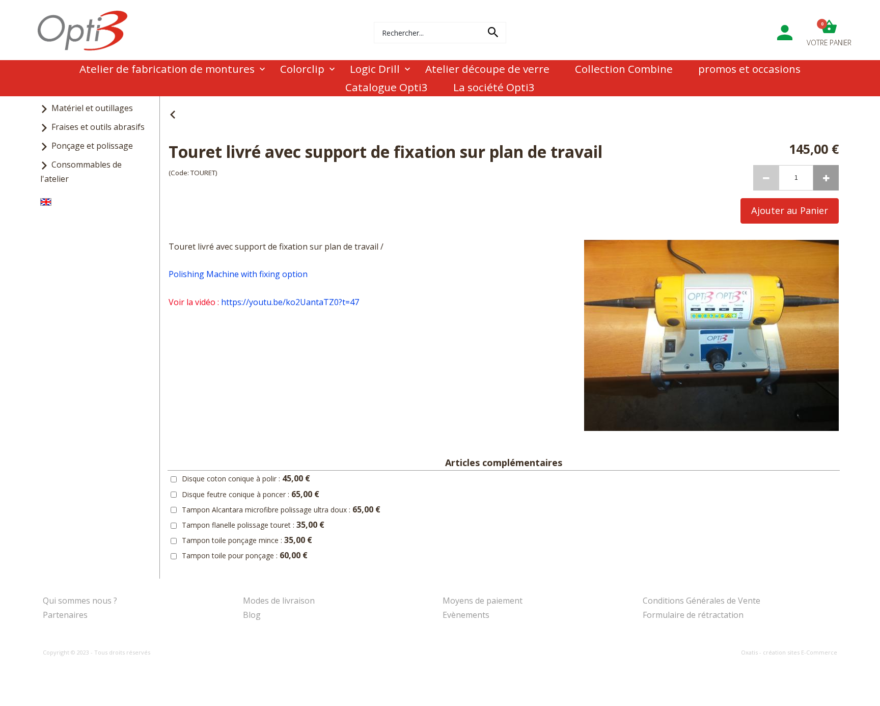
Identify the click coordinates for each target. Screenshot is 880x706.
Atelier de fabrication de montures (167, 69)
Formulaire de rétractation (693, 614)
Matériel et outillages (92, 108)
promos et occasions (749, 69)
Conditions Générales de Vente (701, 600)
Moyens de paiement (482, 600)
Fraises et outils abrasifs (98, 126)
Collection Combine (624, 69)
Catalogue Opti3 (386, 87)
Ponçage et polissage (92, 145)
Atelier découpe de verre (487, 69)
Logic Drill (375, 69)
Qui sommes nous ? (80, 600)
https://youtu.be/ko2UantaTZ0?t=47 (290, 302)
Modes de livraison (279, 600)
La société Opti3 (494, 87)
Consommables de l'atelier (81, 171)
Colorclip (302, 69)
